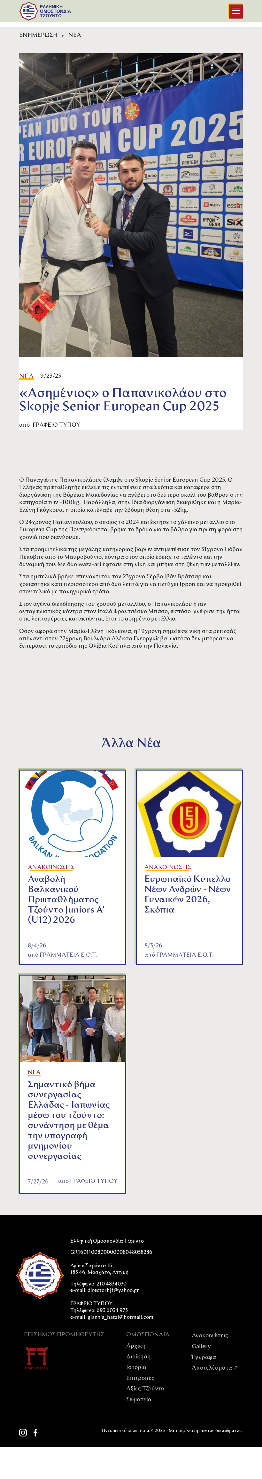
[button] (236, 11)
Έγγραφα (204, 1358)
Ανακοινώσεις (210, 1336)
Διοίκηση (138, 1357)
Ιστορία (136, 1368)
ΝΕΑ (74, 35)
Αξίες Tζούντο (145, 1389)
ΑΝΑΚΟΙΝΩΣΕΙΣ (51, 868)
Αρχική (136, 1346)
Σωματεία (138, 1400)
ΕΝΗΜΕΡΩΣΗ (38, 35)
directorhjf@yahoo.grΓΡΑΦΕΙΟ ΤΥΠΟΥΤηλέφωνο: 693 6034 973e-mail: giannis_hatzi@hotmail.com (111, 1304)
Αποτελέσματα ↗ (215, 1368)
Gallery (201, 1347)
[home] (28, 11)
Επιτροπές (140, 1378)
